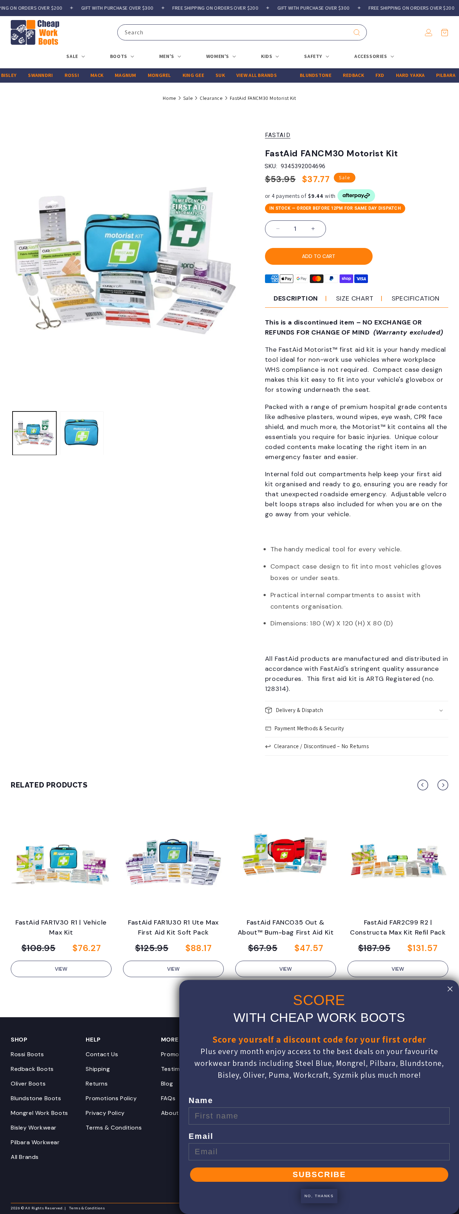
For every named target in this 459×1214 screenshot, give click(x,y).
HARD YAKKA (395, 75)
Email (201, 1136)
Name (201, 1100)
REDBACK (338, 75)
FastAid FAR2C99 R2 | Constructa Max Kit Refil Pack (397, 927)
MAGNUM (111, 75)
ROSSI (57, 75)
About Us (174, 1113)
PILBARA (431, 75)
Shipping (98, 1069)
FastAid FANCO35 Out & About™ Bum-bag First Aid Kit (286, 927)
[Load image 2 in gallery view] (82, 433)
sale (188, 98)
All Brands (25, 1157)
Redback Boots (32, 1069)
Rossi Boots (27, 1054)
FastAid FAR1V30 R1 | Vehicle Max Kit (61, 927)
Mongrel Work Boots (39, 1113)
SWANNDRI (26, 75)
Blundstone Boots (36, 1098)
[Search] (357, 32)
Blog (167, 1083)
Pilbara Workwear (35, 1142)
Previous (422, 785)
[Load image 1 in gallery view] (34, 433)
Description (296, 298)
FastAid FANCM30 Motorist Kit (263, 98)
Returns (97, 1083)
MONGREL (144, 75)
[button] (444, 32)
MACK (82, 75)
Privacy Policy (105, 1113)
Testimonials (178, 1069)
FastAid (277, 135)
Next (442, 785)
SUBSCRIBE (319, 1174)
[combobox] (242, 32)
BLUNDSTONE (301, 75)
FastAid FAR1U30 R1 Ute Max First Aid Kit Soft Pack (173, 927)
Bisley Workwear (34, 1127)
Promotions (177, 1054)
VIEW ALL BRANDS (242, 75)
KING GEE (178, 75)
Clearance (211, 98)
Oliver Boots (28, 1083)
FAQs (168, 1098)
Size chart (355, 298)
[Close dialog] (450, 989)
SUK (205, 75)
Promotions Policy (111, 1098)
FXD (365, 75)
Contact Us (102, 1054)
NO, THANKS (319, 1196)
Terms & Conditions (114, 1127)
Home (169, 98)
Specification (416, 298)
